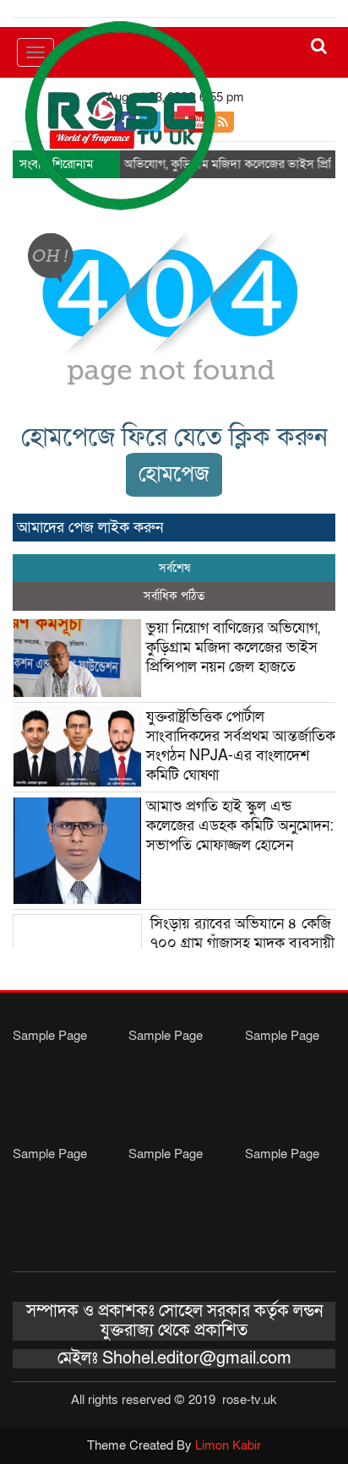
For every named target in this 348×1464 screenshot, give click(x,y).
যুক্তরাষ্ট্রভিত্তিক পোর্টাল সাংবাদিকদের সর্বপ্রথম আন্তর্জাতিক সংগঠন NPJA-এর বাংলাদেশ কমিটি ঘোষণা (240, 746)
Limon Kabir (228, 1445)
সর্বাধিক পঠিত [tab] (174, 596)
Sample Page (50, 1035)
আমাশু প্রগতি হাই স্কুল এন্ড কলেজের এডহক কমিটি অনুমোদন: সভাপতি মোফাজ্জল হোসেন (240, 826)
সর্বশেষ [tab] (174, 568)
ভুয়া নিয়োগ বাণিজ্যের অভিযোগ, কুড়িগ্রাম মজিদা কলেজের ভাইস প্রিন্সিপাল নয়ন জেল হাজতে (233, 647)
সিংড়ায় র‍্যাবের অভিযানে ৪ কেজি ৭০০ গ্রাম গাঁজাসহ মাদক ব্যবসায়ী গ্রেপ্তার (242, 943)
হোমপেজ (174, 474)
